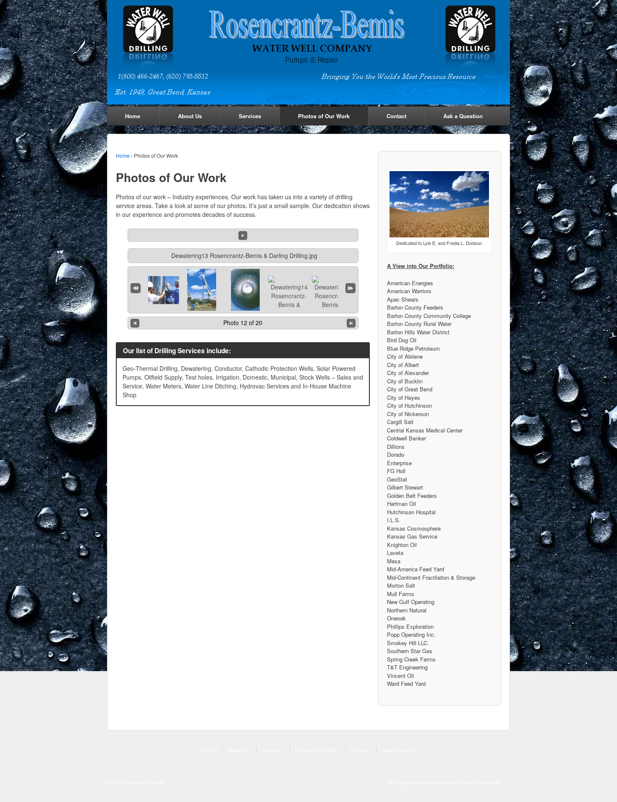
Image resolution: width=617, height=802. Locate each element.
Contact (396, 116)
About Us (190, 116)
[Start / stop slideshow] (242, 234)
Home (132, 116)
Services (250, 116)
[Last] (350, 286)
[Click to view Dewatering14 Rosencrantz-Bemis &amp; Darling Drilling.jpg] (289, 301)
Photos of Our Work (324, 116)
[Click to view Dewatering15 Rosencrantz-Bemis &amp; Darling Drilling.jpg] (333, 301)
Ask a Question (463, 116)
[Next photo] (351, 323)
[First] (136, 286)
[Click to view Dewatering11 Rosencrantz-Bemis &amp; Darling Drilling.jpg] (158, 290)
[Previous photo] (135, 323)
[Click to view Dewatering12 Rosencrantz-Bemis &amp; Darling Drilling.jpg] (201, 290)
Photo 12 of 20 (242, 322)
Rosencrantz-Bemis (143, 782)
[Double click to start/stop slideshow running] (245, 290)
